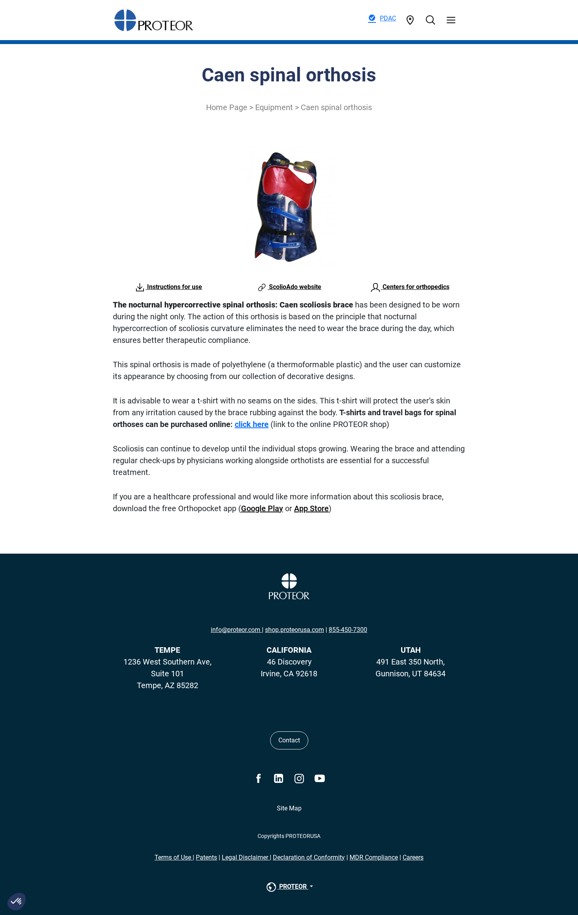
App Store (311, 508)
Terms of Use (174, 857)
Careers (413, 857)
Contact (289, 740)
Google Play (262, 508)
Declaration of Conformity (309, 857)
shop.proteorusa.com (294, 629)
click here (252, 424)
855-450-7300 (348, 629)
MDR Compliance (374, 857)
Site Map (289, 808)
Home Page (226, 107)
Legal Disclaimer (246, 857)
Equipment (274, 107)
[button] (16, 901)
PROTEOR (293, 886)
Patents (206, 857)
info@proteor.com (236, 629)
